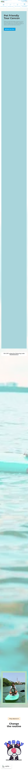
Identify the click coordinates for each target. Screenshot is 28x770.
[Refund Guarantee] (17, 4)
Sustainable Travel (10, 6)
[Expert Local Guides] (3, 4)
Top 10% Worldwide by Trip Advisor (24, 6)
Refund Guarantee (17, 6)
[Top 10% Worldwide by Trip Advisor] (24, 4)
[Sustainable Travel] (10, 4)
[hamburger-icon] (26, 2)
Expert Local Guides (3, 6)
